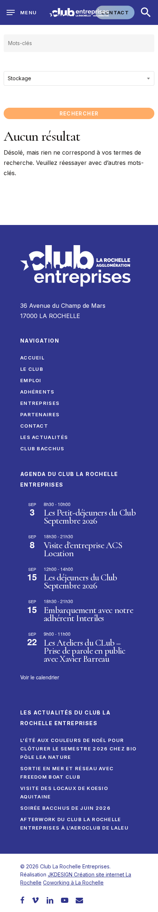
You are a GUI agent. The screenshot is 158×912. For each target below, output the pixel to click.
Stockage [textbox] (19, 78)
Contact (34, 426)
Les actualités (44, 437)
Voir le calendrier (39, 677)
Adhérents (37, 392)
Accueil (32, 358)
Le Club (31, 369)
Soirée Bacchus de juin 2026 (65, 808)
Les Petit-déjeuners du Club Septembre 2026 (90, 516)
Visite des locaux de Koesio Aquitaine (64, 792)
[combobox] (79, 78)
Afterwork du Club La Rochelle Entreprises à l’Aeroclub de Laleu (74, 823)
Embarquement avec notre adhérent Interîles (88, 614)
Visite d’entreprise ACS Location (83, 549)
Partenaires (40, 414)
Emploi (31, 380)
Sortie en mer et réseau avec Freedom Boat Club (67, 772)
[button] (145, 12)
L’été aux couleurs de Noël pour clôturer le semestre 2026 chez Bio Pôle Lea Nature (78, 748)
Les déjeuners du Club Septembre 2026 (80, 581)
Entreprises (40, 403)
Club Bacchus (42, 448)
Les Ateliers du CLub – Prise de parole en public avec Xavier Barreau (84, 650)
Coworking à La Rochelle (73, 882)
